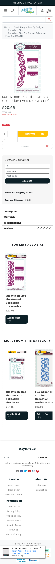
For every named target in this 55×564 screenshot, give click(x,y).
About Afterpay (13, 534)
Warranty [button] (9, 217)
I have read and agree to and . (28, 464)
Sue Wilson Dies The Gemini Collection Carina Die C (16, 301)
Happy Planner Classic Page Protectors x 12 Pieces (24, 552)
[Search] (49, 19)
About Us (41, 485)
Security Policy (14, 525)
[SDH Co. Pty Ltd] (27, 10)
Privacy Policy (27, 465)
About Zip (13, 529)
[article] (17, 289)
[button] (27, 146)
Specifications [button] (12, 222)
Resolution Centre (14, 494)
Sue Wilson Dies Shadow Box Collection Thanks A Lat (16, 397)
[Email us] (17, 471)
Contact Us (41, 490)
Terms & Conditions (37, 463)
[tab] (27, 211)
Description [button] (10, 211)
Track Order (14, 490)
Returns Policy (14, 520)
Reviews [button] (8, 228)
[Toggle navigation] (5, 10)
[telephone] (12, 10)
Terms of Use (13, 506)
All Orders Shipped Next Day (27, 2)
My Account (14, 485)
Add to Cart (13, 317)
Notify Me (30, 133)
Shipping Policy (13, 515)
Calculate (27, 181)
